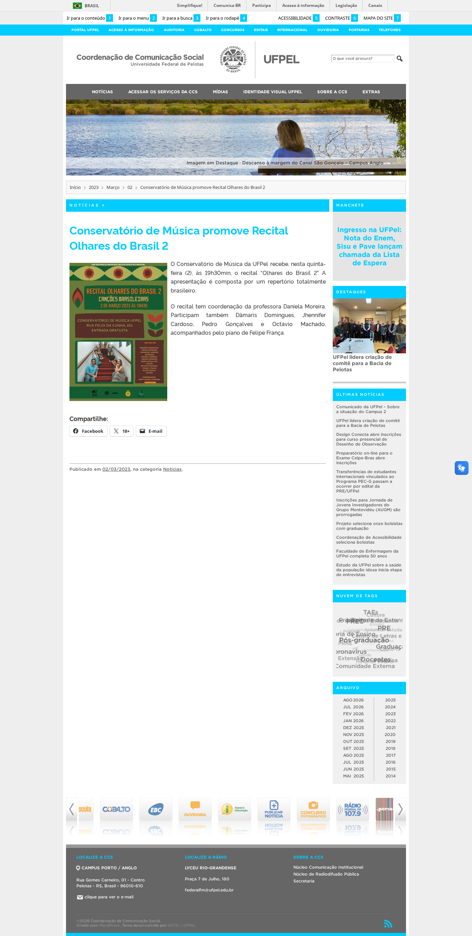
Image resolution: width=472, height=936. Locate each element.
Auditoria (174, 30)
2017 (391, 755)
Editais (261, 30)
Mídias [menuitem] (220, 91)
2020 (390, 734)
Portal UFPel (85, 30)
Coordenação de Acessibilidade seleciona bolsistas (369, 539)
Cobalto (203, 30)
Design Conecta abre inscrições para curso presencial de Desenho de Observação (368, 439)
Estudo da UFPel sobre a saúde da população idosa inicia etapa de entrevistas (369, 570)
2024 (390, 707)
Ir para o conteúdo (89, 18)
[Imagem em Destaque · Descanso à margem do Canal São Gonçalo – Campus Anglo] (236, 174)
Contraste (340, 18)
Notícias (84, 205)
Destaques (351, 292)
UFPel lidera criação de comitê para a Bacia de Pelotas (368, 423)
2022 (390, 720)
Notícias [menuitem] (102, 91)
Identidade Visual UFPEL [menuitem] (272, 91)
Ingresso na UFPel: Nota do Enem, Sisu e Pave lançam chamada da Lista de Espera (370, 246)
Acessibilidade (298, 18)
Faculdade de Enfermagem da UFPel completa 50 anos (367, 553)
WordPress (109, 925)
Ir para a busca (180, 18)
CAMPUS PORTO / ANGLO (109, 868)
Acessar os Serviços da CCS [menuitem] (163, 91)
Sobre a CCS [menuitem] (332, 91)
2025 (390, 700)
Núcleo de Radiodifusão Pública (326, 874)
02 (130, 187)
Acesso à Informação (131, 30)
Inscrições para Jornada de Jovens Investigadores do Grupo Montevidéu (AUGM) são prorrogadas (368, 507)
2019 (391, 741)
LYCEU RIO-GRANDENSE (210, 868)
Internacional (292, 30)
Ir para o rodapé (225, 18)
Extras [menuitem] (371, 91)
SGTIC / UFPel (181, 925)
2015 (391, 769)
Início (75, 187)
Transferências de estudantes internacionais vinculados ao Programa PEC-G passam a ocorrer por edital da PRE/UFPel (369, 368)
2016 (391, 762)
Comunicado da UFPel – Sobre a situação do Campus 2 (367, 409)
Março (113, 187)
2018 (391, 748)
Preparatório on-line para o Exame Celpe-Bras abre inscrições (364, 458)
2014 (391, 776)
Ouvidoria (328, 30)
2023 (93, 187)
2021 (391, 727)
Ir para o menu (137, 18)
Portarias (359, 30)
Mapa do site (381, 18)
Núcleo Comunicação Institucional (328, 867)
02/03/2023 (116, 469)
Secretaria (303, 881)
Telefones (389, 30)
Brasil (92, 6)
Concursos (232, 30)
